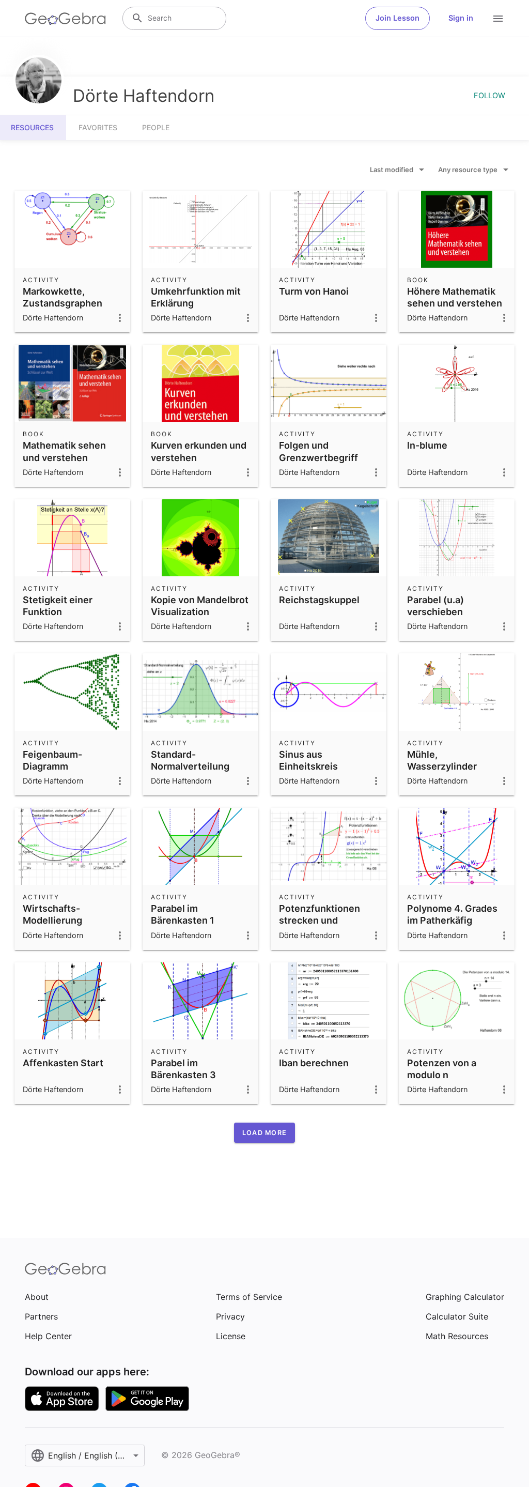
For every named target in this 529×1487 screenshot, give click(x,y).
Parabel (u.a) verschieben (435, 605)
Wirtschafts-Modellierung (52, 914)
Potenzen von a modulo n (441, 1068)
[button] (264, 1133)
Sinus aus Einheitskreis (308, 760)
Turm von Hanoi (314, 291)
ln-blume (427, 445)
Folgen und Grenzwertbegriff (318, 451)
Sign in (460, 18)
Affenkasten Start (63, 1062)
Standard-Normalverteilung (190, 760)
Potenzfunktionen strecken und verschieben (319, 920)
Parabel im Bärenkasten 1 (182, 914)
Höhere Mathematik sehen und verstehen (454, 297)
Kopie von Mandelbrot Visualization (199, 605)
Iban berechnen (314, 1062)
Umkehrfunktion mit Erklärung (196, 297)
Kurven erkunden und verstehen (198, 451)
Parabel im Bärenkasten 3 (183, 1068)
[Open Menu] (498, 18)
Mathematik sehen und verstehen (64, 451)
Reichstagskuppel (319, 599)
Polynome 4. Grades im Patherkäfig (452, 914)
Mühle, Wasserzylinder (442, 760)
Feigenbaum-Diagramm (52, 760)
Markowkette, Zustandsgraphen (62, 297)
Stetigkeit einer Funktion (57, 605)
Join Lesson (397, 18)
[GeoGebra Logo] (65, 18)
